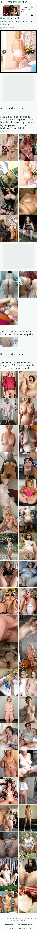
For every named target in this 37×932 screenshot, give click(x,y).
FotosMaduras (18, 2)
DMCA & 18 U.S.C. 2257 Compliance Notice (19, 928)
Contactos (9, 925)
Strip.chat (24, 15)
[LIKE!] (1, 27)
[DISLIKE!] (10, 27)
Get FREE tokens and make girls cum (26, 9)
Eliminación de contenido (24, 925)
